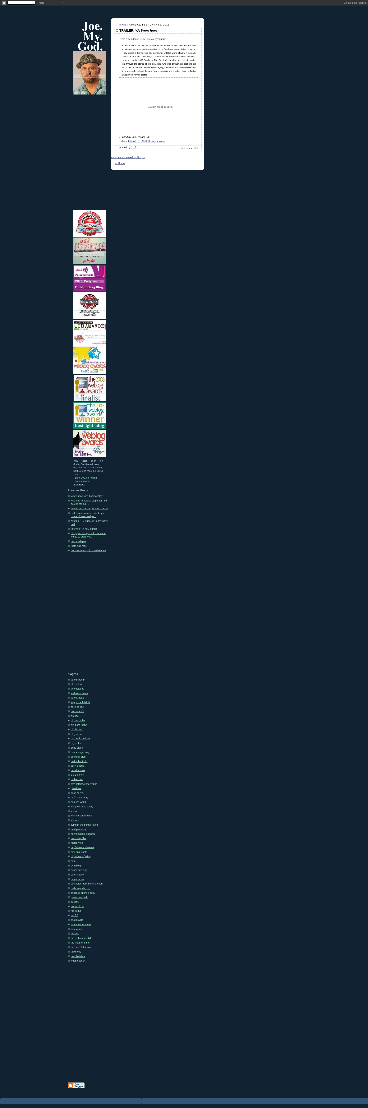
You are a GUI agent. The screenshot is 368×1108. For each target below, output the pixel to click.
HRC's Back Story (79, 797)
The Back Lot (77, 711)
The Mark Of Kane (80, 942)
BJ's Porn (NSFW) (79, 725)
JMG (133, 147)
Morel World (77, 843)
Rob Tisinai (76, 911)
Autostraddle (77, 697)
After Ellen (76, 684)
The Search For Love (81, 947)
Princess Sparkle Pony (83, 893)
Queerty (75, 902)
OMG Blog (76, 865)
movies (161, 141)
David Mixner (78, 770)
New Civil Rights (79, 852)
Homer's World (78, 802)
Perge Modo (77, 879)
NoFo (73, 861)
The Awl (75, 933)
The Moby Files (78, 838)
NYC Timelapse (78, 541)
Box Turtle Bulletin (80, 738)
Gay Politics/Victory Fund (84, 784)
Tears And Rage (79, 546)
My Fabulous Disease (82, 847)
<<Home (120, 163)
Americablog (77, 688)
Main (123, 25)
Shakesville (77, 920)
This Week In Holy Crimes (84, 529)
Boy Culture (77, 743)
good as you (77, 793)
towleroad (76, 951)
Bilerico (75, 716)
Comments (186, 148)
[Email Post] (196, 148)
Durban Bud (77, 779)
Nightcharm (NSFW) (80, 856)
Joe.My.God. (90, 35)
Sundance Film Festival (141, 39)
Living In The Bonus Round (84, 825)
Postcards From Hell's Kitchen (87, 883)
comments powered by (128, 157)
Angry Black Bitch (80, 702)
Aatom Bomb (78, 679)
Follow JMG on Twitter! (85, 478)
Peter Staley (77, 874)
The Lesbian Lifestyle (81, 938)
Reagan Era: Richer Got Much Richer (89, 508)
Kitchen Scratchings (81, 815)
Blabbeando (77, 729)
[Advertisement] (83, 613)
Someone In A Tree (81, 924)
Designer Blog (78, 756)
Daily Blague (77, 765)
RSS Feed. (79, 484)
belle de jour (77, 707)
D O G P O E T (77, 774)
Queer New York (79, 897)
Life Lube (75, 820)
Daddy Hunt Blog (79, 761)
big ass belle (78, 720)
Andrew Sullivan (79, 693)
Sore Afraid (76, 929)
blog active (77, 734)
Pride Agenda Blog (80, 888)
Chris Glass (77, 747)
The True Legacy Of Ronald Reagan (88, 550)
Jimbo (74, 811)
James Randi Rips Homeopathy (87, 496)
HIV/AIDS (133, 141)
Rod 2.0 (74, 915)
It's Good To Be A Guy (82, 806)
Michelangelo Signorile (83, 834)
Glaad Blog (76, 788)
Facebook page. (81, 481)
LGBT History (148, 141)
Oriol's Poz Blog (79, 870)
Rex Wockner (77, 906)
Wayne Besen (78, 960)
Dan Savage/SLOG (80, 752)
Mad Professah (79, 829)
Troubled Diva (78, 956)
